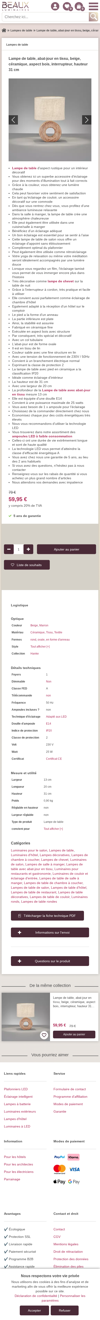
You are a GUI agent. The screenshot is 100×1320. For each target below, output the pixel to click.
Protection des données (70, 1259)
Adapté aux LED (56, 716)
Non (48, 681)
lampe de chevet (61, 281)
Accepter (34, 1310)
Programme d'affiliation (70, 1096)
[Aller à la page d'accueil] (4, 30)
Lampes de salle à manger (44, 864)
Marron (43, 625)
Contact (59, 1229)
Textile (58, 632)
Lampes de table (61, 850)
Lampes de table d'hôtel (68, 887)
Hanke (34, 653)
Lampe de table (24, 168)
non (48, 695)
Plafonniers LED (16, 1089)
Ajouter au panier (66, 549)
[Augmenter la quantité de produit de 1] (28, 549)
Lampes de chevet (54, 859)
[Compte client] (55, 6)
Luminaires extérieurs (20, 1111)
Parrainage (12, 1179)
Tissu (49, 632)
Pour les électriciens (18, 1172)
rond (33, 639)
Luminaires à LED (17, 1126)
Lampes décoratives (55, 855)
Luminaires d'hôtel (24, 855)
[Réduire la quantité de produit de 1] (9, 549)
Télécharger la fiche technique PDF (50, 916)
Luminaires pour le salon (29, 850)
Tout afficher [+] (40, 646)
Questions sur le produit (52, 961)
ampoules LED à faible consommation (42, 436)
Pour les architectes (18, 1164)
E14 (48, 723)
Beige (34, 625)
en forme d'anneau (58, 639)
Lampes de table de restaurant (33, 892)
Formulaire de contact (69, 1089)
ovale (41, 639)
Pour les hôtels (15, 1157)
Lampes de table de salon (30, 887)
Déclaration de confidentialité (36, 1296)
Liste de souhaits (29, 565)
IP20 (49, 730)
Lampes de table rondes (39, 901)
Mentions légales (65, 1244)
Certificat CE (54, 758)
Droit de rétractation (68, 1251)
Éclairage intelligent (18, 1096)
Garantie (59, 1111)
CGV (56, 1237)
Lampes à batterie (17, 1104)
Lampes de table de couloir (50, 897)
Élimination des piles (68, 1266)
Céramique (37, 632)
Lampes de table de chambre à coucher (53, 883)
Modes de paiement (68, 1104)
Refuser (64, 1310)
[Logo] (15, 6)
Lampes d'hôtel (15, 1119)
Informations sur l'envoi (52, 932)
